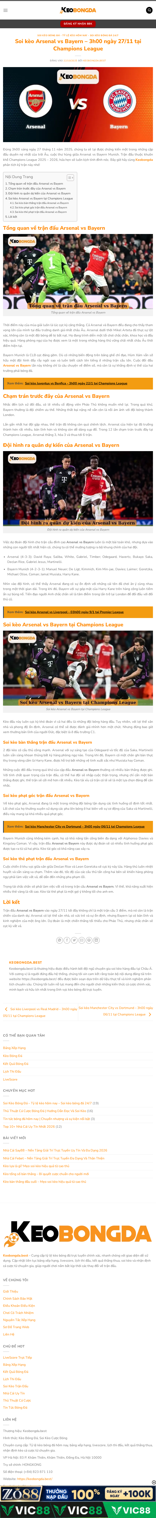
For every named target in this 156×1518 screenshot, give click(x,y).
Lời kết (12, 217)
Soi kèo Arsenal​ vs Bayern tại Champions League (40, 198)
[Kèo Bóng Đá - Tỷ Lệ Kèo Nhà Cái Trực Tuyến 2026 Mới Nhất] (78, 10)
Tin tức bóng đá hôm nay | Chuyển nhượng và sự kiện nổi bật (46, 1119)
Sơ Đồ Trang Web (16, 1327)
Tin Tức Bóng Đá (15, 1407)
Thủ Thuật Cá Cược (17, 1400)
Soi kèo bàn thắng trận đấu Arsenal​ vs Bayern (42, 203)
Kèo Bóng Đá (12, 1056)
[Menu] (5, 10)
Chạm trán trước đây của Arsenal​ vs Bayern (37, 188)
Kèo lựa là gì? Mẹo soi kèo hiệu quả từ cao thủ (36, 1166)
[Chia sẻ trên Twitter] (74, 940)
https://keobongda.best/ (34, 1479)
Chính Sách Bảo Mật (17, 1298)
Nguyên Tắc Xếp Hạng (19, 1320)
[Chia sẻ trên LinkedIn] (96, 940)
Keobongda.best (94, 60)
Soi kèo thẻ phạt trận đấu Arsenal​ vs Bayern (41, 212)
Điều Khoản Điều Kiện (19, 1306)
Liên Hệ (8, 1334)
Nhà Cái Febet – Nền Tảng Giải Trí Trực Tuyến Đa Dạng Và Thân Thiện (53, 1158)
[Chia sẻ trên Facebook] (67, 940)
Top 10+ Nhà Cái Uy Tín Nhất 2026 (29, 1126)
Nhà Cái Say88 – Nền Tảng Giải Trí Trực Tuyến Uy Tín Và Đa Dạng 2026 (55, 1150)
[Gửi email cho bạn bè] (81, 940)
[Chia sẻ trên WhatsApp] (59, 940)
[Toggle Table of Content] (68, 177)
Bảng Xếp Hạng (14, 1048)
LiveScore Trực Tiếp (17, 1357)
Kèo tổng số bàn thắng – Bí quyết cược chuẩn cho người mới (46, 1174)
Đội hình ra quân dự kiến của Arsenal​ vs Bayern (39, 193)
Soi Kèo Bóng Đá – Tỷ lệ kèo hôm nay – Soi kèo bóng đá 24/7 (47, 1103)
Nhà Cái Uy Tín (14, 1393)
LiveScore (10, 1079)
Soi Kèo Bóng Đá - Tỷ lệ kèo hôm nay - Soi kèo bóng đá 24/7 (77, 35)
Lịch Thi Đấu (12, 1071)
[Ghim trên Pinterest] (89, 940)
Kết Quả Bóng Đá (15, 1064)
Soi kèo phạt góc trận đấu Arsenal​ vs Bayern (41, 207)
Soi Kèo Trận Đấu (15, 1386)
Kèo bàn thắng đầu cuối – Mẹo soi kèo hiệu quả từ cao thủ (44, 1182)
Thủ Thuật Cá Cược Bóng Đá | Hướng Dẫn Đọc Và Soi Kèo (44, 1111)
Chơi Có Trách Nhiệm (18, 1313)
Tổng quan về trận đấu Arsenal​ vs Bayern (35, 184)
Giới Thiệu (10, 1291)
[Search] (149, 10)
